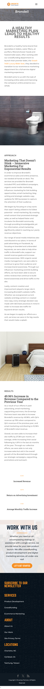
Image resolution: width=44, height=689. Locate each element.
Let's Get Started (22, 565)
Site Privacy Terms (12, 638)
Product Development (14, 601)
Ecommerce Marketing (14, 614)
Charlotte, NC (10, 651)
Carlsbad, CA (9, 657)
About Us (8, 626)
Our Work (8, 632)
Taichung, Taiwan (12, 663)
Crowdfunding (10, 608)
